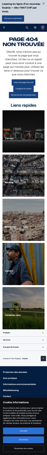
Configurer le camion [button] (23, 89)
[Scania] (43, 28)
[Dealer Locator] (35, 28)
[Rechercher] (27, 28)
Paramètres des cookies (23, 448)
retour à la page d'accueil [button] (23, 82)
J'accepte (23, 431)
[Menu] (4, 28)
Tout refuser (23, 440)
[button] (23, 332)
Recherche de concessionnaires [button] (23, 95)
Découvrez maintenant (13, 18)
